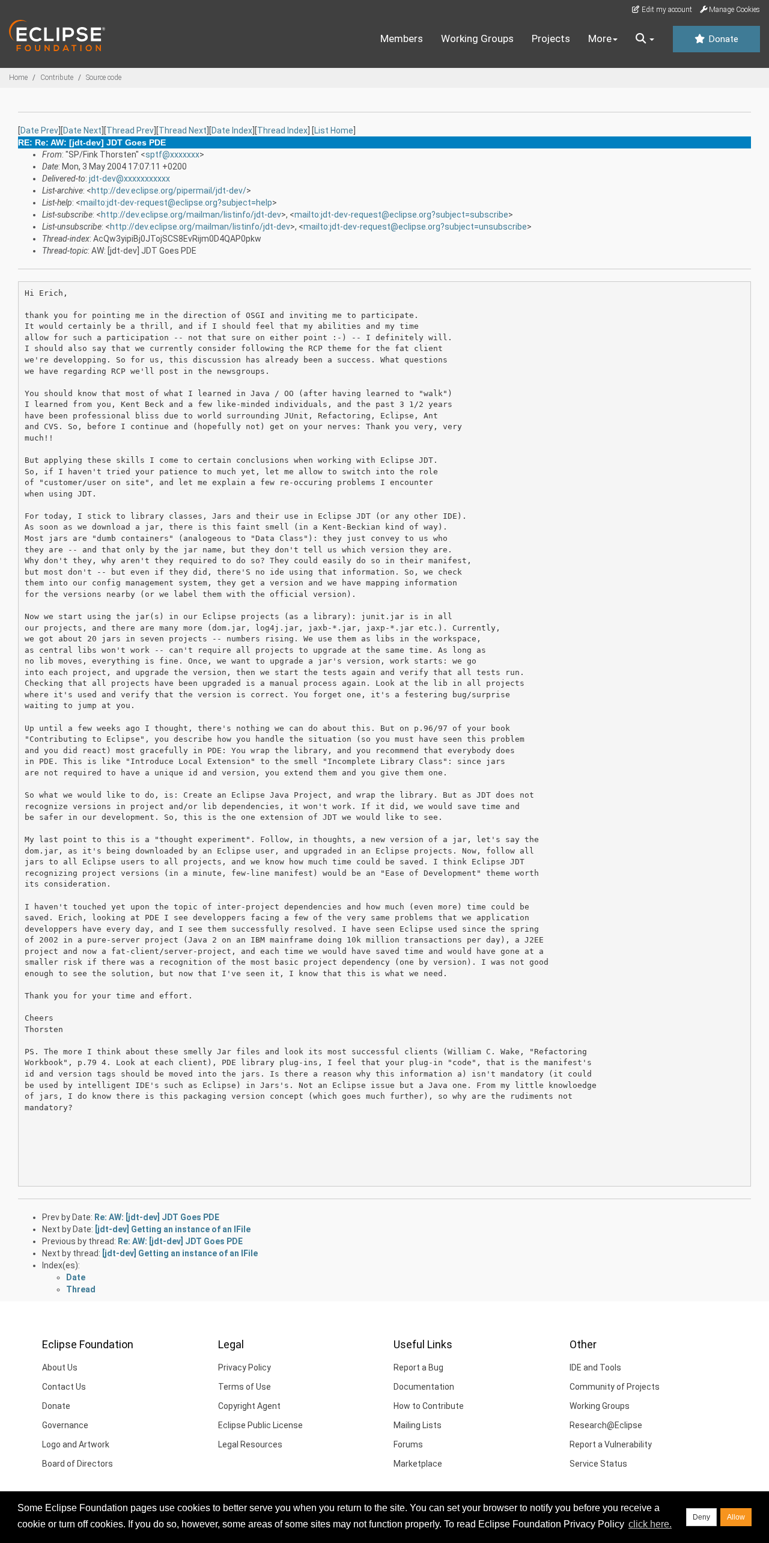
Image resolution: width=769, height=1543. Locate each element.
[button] (645, 39)
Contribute (56, 77)
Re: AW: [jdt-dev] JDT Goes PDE (156, 1217)
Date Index (231, 130)
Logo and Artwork (75, 1444)
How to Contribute (429, 1406)
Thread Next (183, 130)
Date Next (82, 130)
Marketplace (418, 1463)
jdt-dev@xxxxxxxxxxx (129, 178)
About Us (60, 1367)
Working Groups (477, 38)
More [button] (600, 38)
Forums (408, 1444)
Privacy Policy (244, 1367)
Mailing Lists (418, 1425)
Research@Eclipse (606, 1425)
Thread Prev (130, 130)
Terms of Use (244, 1387)
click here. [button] (650, 1524)
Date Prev (39, 130)
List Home (333, 130)
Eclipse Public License (260, 1425)
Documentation (424, 1387)
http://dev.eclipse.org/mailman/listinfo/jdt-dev (191, 214)
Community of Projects (615, 1387)
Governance (65, 1425)
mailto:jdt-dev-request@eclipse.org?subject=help (176, 202)
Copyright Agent (249, 1406)
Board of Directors (77, 1463)
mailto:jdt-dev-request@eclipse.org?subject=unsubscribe (415, 226)
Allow (736, 1517)
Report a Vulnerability (611, 1444)
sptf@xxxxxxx (172, 154)
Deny (701, 1517)
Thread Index (282, 130)
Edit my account (666, 9)
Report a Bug (418, 1367)
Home (18, 77)
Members (401, 38)
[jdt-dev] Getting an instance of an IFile (173, 1229)
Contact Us (64, 1387)
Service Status (598, 1463)
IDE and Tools (595, 1367)
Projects (551, 38)
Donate (722, 39)
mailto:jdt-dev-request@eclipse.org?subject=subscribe (401, 214)
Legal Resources (250, 1444)
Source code (103, 77)
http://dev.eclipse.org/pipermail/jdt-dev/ (168, 190)
